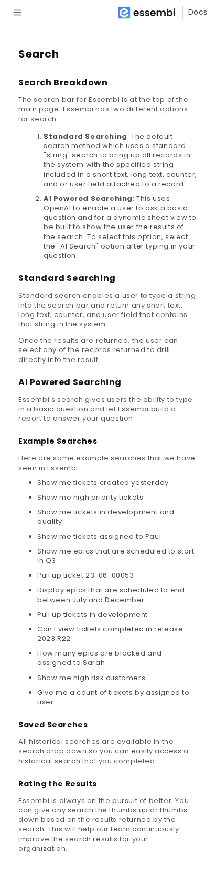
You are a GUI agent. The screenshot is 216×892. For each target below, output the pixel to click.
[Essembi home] (149, 12)
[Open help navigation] (17, 12)
